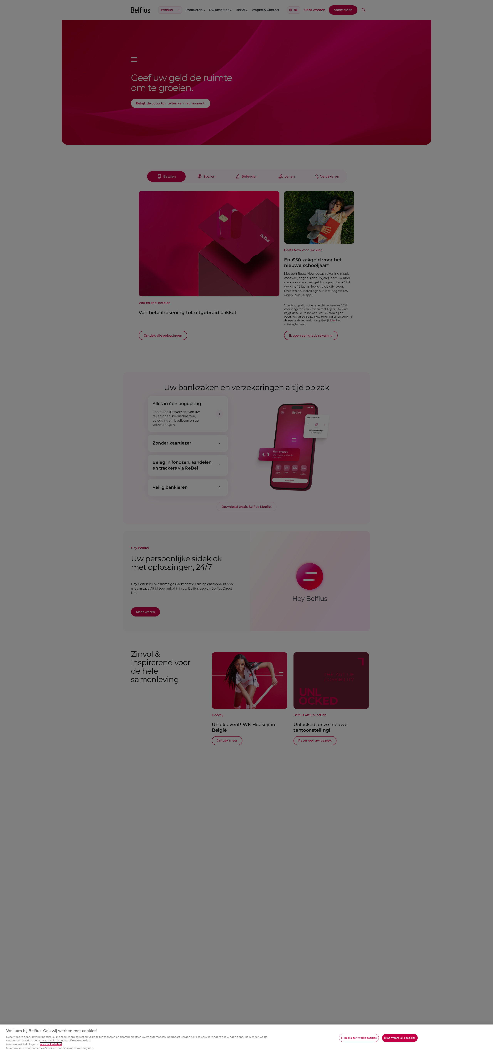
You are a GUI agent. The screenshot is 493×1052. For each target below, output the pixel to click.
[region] (246, 1038)
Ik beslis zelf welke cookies (359, 1037)
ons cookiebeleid (51, 1044)
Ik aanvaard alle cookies (400, 1037)
